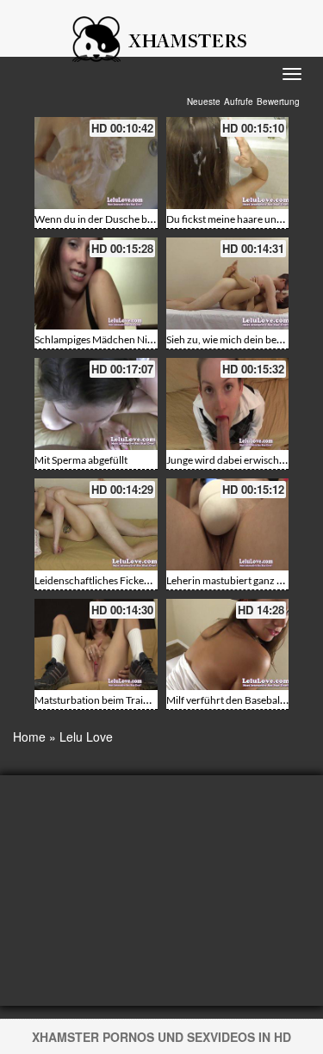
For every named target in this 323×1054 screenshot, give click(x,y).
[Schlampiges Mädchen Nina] (96, 283)
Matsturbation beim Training (98, 699)
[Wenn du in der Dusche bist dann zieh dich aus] (96, 163)
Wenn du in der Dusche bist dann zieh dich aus (138, 219)
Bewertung (278, 102)
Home (29, 736)
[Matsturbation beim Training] (96, 645)
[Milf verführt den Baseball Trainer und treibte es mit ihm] (227, 645)
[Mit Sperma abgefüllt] (96, 404)
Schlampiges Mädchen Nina (96, 339)
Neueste (204, 102)
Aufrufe (238, 102)
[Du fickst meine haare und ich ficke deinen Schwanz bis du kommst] (227, 163)
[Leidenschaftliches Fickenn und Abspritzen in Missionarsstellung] (96, 524)
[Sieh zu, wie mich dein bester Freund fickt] (227, 283)
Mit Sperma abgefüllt (80, 459)
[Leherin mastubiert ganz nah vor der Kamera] (227, 524)
